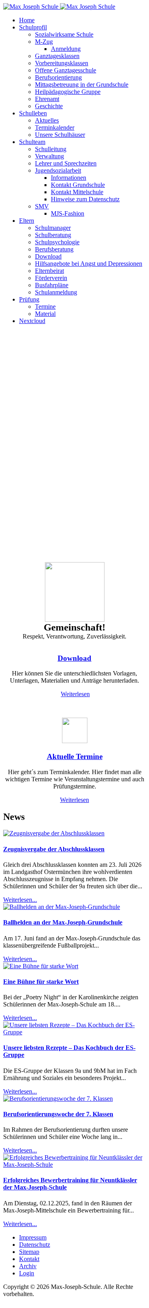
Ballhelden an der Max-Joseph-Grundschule (62, 922)
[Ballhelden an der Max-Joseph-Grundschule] (61, 906)
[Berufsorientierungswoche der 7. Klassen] (58, 1098)
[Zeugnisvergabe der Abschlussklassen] (53, 833)
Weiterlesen (75, 694)
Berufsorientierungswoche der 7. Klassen (58, 1114)
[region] (74, 447)
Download (74, 658)
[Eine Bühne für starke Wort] (40, 966)
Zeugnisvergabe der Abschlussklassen (53, 849)
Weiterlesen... (20, 899)
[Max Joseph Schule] (59, 6)
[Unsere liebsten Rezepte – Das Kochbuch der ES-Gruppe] (74, 1032)
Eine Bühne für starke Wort (41, 981)
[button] (33, 27)
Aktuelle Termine (75, 756)
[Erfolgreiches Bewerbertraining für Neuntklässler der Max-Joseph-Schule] (74, 1164)
